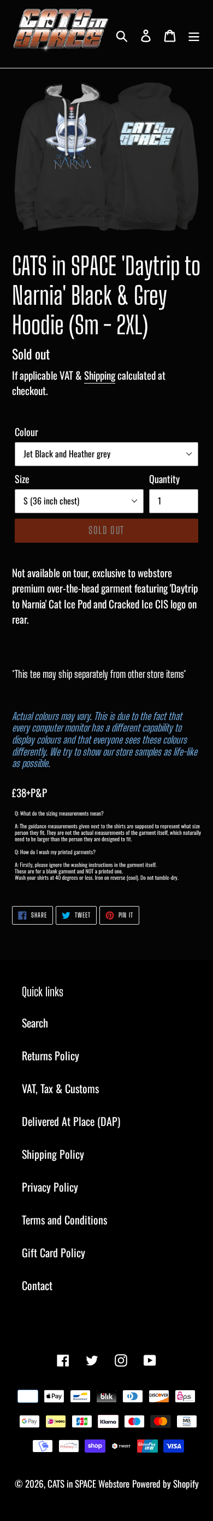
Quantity (164, 479)
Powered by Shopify (165, 1483)
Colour (26, 432)
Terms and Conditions (64, 1219)
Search (35, 1022)
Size (22, 479)
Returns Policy (50, 1055)
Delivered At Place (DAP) (71, 1121)
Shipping (99, 374)
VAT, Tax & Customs (60, 1088)
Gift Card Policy (53, 1252)
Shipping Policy (53, 1154)
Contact (37, 1285)
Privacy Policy (50, 1187)
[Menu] (194, 34)
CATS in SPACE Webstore (88, 1483)
